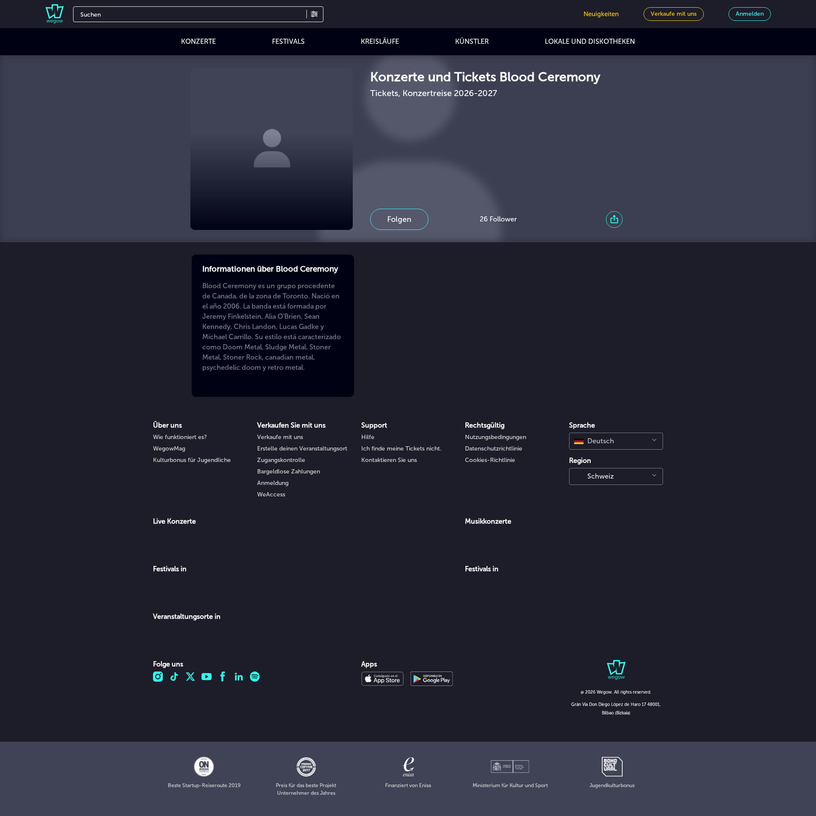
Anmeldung (273, 483)
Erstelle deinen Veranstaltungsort (302, 448)
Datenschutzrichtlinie (493, 448)
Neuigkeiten (601, 14)
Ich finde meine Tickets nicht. (401, 448)
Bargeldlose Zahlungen (288, 471)
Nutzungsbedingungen (495, 437)
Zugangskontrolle (281, 460)
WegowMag (169, 448)
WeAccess (271, 494)
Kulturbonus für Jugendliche (192, 460)
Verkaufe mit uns (280, 437)
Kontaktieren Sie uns (389, 460)
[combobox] (616, 441)
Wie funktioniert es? (180, 437)
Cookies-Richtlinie (490, 460)
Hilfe (367, 437)
